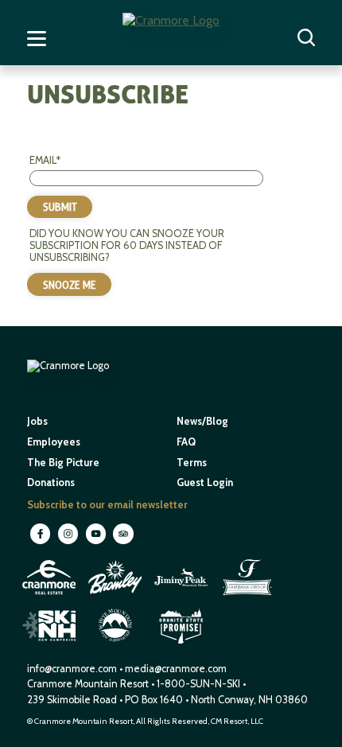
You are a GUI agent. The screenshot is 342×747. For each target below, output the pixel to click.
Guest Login (205, 482)
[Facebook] (41, 543)
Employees (53, 442)
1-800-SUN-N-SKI (198, 684)
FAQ (186, 442)
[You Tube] (97, 543)
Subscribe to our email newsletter (107, 505)
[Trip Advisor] (123, 543)
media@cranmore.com (176, 669)
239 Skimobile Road (72, 700)
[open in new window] (50, 596)
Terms (192, 463)
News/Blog (202, 421)
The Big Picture (63, 463)
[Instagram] (69, 543)
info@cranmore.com (73, 669)
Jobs (37, 421)
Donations (51, 482)
